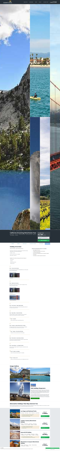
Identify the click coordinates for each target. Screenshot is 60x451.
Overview (12, 243)
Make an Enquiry (44, 240)
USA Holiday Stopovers (33, 243)
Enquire (47, 243)
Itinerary (18, 243)
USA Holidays (13, 230)
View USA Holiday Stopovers (35, 398)
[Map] (40, 272)
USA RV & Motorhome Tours (19, 230)
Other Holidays (41, 243)
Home (10, 230)
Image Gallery (25, 243)
